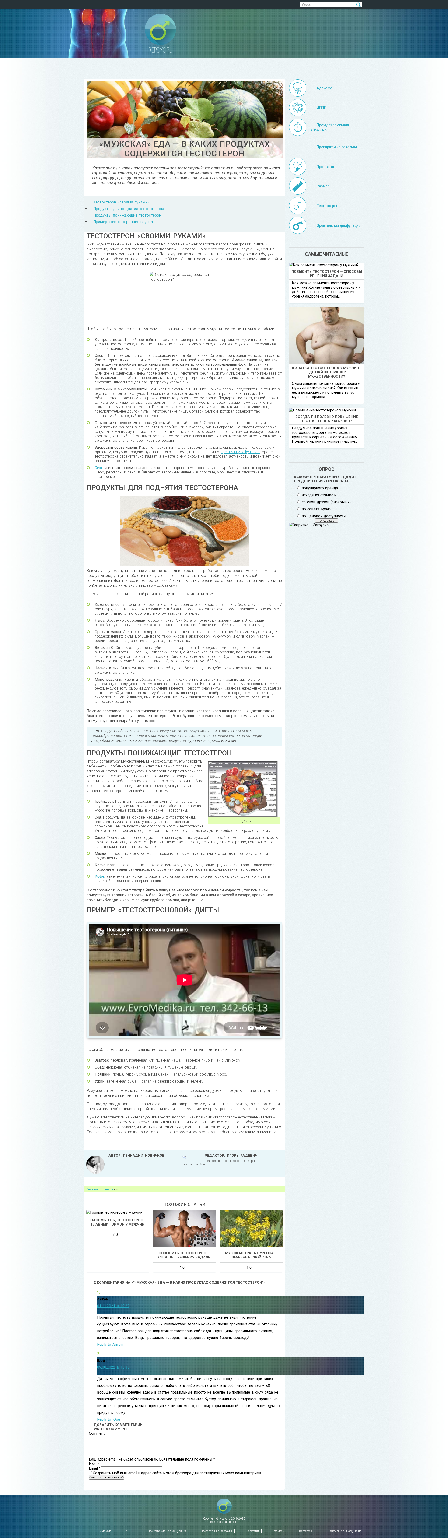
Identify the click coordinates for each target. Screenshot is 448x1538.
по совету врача (316, 509)
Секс (99, 468)
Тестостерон (306, 1531)
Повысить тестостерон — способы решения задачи (326, 274)
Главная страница (100, 1189)
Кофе (99, 876)
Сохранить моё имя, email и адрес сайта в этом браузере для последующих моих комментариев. (177, 1473)
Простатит (252, 1531)
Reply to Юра (108, 1419)
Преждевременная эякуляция (167, 1531)
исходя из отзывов (319, 495)
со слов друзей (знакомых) (326, 502)
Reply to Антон (110, 1344)
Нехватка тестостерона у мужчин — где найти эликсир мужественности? (326, 372)
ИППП (129, 1531)
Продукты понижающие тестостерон (127, 215)
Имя (94, 1463)
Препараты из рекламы (216, 1531)
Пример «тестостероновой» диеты (125, 221)
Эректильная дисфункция (344, 1531)
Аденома (105, 1531)
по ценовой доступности (324, 516)
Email (94, 1468)
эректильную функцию (240, 452)
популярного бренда (320, 488)
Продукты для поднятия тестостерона (128, 208)
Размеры (279, 1531)
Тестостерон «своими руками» (121, 202)
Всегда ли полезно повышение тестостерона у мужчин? (326, 419)
